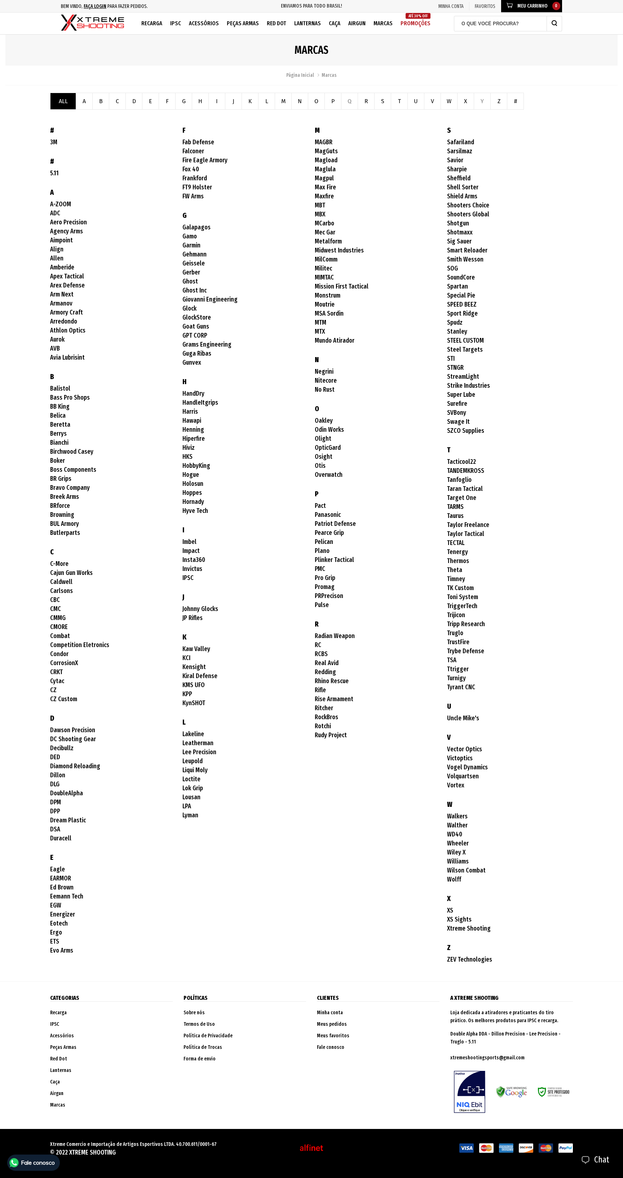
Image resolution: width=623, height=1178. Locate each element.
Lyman (190, 815)
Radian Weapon (335, 636)
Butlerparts (65, 533)
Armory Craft (66, 312)
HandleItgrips (200, 402)
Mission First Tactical (341, 286)
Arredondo (63, 321)
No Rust (325, 390)
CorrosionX (64, 663)
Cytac (57, 681)
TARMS (455, 507)
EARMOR (60, 878)
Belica (58, 415)
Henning (193, 430)
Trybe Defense (465, 651)
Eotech (59, 923)
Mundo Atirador (334, 340)
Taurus (455, 516)
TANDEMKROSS (465, 471)
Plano (322, 551)
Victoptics (460, 758)
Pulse (322, 605)
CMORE (59, 627)
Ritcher (324, 708)
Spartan (457, 286)
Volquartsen (463, 776)
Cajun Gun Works (71, 573)
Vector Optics (464, 749)
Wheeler (458, 843)
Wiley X (456, 852)
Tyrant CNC (461, 687)
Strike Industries (468, 386)
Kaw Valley (196, 649)
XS (450, 910)
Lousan (191, 797)
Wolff (454, 879)
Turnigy (456, 678)
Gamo (189, 236)
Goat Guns (195, 326)
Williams (458, 861)
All (63, 101)
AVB (55, 348)
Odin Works (329, 430)
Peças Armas (243, 23)
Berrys (58, 434)
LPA (186, 806)
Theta (454, 570)
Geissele (193, 263)
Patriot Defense (335, 524)
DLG (54, 784)
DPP (55, 811)
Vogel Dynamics (467, 767)
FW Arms (193, 196)
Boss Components (73, 470)
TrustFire (458, 642)
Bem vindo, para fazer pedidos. (104, 6)
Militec (323, 268)
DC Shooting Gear (73, 739)
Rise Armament (334, 699)
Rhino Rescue (332, 681)
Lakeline (193, 734)
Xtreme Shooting (469, 928)
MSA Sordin (329, 313)
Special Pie (461, 295)
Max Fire (325, 187)
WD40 (454, 834)
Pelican (324, 542)
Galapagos (196, 227)
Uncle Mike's (463, 718)
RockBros (326, 717)
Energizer (62, 914)
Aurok (57, 339)
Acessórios (204, 23)
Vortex (455, 785)
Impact (191, 551)
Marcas (383, 23)
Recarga (151, 23)
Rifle (320, 690)
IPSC (175, 23)
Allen (56, 258)
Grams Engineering (206, 344)
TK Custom (460, 588)
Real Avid (327, 663)
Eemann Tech (66, 896)
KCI (186, 658)
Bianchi (59, 443)
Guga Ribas (196, 353)
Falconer (193, 151)
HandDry (193, 393)
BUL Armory (64, 524)
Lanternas (307, 23)
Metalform (328, 241)
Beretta (60, 424)
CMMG (58, 618)
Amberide (62, 267)
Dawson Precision (72, 730)
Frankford (194, 178)
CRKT (56, 672)
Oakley (324, 421)
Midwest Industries (339, 250)
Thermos (458, 561)
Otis (320, 466)
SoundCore (461, 277)
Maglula (325, 169)
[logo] (92, 23)
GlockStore (196, 317)
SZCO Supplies (465, 431)
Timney (456, 579)
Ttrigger (458, 669)
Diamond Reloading (75, 766)
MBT (320, 205)
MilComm (326, 259)
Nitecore (326, 380)
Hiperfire (193, 439)
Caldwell (61, 582)
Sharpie (457, 169)
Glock (189, 308)
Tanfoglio (459, 480)
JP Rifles (192, 618)
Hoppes (192, 493)
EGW (55, 905)
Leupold (192, 761)
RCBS (321, 654)
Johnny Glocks (200, 609)
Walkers (457, 816)
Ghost (190, 281)
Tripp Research (466, 624)
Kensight (194, 667)
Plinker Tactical (334, 560)
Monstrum (327, 295)
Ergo (56, 932)
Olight (323, 439)
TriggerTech (462, 606)
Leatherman (197, 743)
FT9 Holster (197, 187)
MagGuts (326, 151)
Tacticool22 (461, 462)
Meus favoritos (333, 1036)
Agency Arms (66, 231)
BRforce (60, 506)
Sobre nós (194, 1013)
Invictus (192, 569)
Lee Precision (199, 752)
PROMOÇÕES (415, 20)
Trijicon (456, 615)
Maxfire (324, 196)
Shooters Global (468, 214)
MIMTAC (324, 277)
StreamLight (463, 377)
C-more (59, 564)
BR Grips (60, 479)
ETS (54, 941)
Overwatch (329, 475)
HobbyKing (196, 466)
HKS (187, 457)
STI (451, 358)
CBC (55, 600)
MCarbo (324, 223)
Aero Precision (68, 222)
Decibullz (62, 748)
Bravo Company (70, 488)
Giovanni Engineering (210, 299)
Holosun (192, 484)
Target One (461, 498)
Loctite (191, 779)
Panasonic (328, 515)
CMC (55, 609)
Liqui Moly (195, 770)
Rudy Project (331, 735)
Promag (325, 587)
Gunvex (191, 362)
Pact (320, 506)
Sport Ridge (462, 313)
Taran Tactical (465, 489)
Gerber (191, 272)
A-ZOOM (60, 204)
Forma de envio (200, 1059)
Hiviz (188, 448)
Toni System (462, 597)
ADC (55, 213)
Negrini (324, 371)
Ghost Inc (194, 290)
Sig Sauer (459, 241)
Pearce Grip (329, 533)
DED (55, 757)
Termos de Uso (199, 1024)
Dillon (57, 775)
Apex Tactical (67, 276)
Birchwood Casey (71, 452)
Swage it (458, 422)
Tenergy (457, 552)
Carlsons (61, 591)
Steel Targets (465, 349)
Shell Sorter (462, 187)
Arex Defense (67, 285)
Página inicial (300, 75)
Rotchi (323, 726)
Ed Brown (62, 887)
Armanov (61, 303)
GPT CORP (194, 335)
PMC (320, 569)
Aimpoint (61, 240)
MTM (320, 322)
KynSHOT (193, 703)
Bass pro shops (70, 397)
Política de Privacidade (208, 1036)
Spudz (455, 322)
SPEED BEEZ (462, 304)
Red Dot (276, 23)
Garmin (191, 245)
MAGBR (323, 142)
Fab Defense (198, 142)
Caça (334, 23)
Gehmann (194, 254)
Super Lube (461, 395)
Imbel (189, 542)
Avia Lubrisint (67, 357)
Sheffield (458, 178)
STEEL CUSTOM (465, 340)
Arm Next (62, 294)
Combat (60, 636)
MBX (320, 214)
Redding (325, 672)
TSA (451, 660)
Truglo (455, 633)
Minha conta (330, 1013)
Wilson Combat (466, 870)
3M (53, 142)
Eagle (57, 869)
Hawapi (191, 421)
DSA (55, 829)
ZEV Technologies (469, 959)
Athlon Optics (67, 330)
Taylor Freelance (468, 525)
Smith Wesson (465, 259)
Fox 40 (190, 169)
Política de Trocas (203, 1047)
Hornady (193, 502)
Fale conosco (330, 1047)
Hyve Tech (195, 511)
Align (56, 249)
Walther (457, 825)
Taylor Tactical (465, 534)
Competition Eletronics (79, 645)
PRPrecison (329, 596)
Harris (190, 412)
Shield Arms (462, 196)
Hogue (190, 475)
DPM (55, 802)
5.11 (54, 173)
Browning (62, 515)
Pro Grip (325, 578)
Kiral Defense (199, 676)
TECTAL (455, 543)
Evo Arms (61, 950)
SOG (452, 268)
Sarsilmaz (459, 151)
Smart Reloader (467, 250)
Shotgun (458, 223)
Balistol (60, 388)
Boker (57, 461)
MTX (320, 331)
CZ (53, 690)
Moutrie (325, 304)
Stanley (457, 331)
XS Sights (459, 919)
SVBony (456, 413)
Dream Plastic (68, 820)
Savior (455, 160)
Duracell (60, 838)
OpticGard (328, 448)
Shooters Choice (468, 205)
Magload (326, 160)
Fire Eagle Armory (204, 160)
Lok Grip (192, 788)
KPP (187, 694)
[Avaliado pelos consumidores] (469, 1092)
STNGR (455, 368)
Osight (323, 457)
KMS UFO (193, 685)
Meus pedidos (332, 1024)
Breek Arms (64, 497)
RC (318, 645)
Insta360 (193, 560)
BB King (60, 406)
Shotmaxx (460, 232)
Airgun (357, 23)
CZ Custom (63, 699)
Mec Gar (325, 232)
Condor (59, 654)
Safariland (460, 142)
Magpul (324, 178)
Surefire (457, 404)
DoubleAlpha (66, 793)
